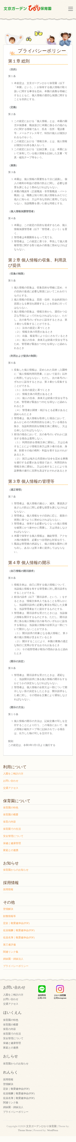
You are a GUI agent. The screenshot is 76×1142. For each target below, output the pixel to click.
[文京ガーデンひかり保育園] (27, 8)
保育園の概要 (10, 814)
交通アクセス (10, 787)
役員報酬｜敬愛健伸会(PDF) (18, 930)
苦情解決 (8, 909)
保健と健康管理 (12, 843)
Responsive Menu (70, 9)
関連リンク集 (10, 951)
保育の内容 (9, 821)
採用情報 (8, 889)
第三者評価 (9, 944)
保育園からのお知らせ (15, 869)
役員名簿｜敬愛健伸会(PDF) (18, 937)
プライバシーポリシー (15, 966)
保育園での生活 (12, 828)
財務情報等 (9, 916)
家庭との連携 (10, 850)
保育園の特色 (10, 807)
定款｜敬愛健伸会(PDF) (16, 923)
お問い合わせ (10, 780)
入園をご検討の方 (13, 773)
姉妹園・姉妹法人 (13, 958)
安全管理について (13, 836)
